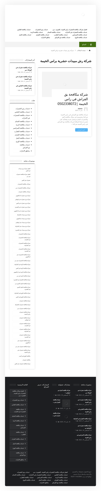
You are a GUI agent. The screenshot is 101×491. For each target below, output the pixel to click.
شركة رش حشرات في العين (23, 203)
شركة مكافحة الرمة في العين (23, 268)
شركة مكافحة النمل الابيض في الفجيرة (23, 288)
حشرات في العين (26, 180)
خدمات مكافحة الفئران (22, 135)
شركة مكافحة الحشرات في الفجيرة (24, 250)
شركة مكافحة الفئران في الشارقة (82, 419)
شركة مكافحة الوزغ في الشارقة (22, 293)
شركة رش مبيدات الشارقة (23, 215)
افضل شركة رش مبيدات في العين (24, 170)
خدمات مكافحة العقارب (22, 131)
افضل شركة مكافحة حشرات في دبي (23, 175)
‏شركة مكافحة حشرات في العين (22, 364)
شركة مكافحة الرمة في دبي (23, 276)
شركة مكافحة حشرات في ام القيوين (23, 341)
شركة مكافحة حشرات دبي (23, 308)
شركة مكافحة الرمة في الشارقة (22, 264)
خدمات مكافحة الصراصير (21, 128)
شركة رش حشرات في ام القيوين (22, 211)
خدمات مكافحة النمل (23, 138)
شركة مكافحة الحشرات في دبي (22, 260)
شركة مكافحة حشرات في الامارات (24, 324)
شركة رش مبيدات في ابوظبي (23, 222)
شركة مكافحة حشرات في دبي (22, 346)
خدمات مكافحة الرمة (23, 125)
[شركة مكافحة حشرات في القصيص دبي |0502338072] (66, 417)
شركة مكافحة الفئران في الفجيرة (22, 280)
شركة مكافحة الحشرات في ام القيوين (23, 256)
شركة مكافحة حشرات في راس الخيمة (23, 351)
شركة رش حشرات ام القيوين (23, 195)
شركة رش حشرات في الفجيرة (22, 207)
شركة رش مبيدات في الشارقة (22, 226)
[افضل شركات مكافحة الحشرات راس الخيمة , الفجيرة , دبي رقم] (83, 14)
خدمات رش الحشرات (23, 108)
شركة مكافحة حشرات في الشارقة (24, 330)
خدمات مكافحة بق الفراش (25, 146)
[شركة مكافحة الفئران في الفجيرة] (66, 403)
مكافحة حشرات (26, 360)
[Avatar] (86, 109)
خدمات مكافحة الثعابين (22, 112)
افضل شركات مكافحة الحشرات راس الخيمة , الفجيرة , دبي (19, 393)
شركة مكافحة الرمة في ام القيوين (22, 272)
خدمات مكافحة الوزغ (23, 141)
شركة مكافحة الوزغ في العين (23, 297)
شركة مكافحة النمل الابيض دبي (22, 283)
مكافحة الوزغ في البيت (24, 356)
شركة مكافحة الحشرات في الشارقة (24, 244)
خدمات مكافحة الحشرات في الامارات (21, 116)
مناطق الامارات (25, 151)
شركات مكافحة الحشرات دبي (23, 188)
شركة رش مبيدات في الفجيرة (22, 230)
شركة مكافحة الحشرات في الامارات (24, 238)
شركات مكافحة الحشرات (24, 184)
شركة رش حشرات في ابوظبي (22, 199)
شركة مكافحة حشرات (24, 301)
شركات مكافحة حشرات (24, 192)
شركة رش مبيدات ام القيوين (23, 218)
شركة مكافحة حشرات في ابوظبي (24, 319)
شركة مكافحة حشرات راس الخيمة (24, 313)
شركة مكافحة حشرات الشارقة (22, 304)
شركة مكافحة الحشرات (24, 234)
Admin (80, 109)
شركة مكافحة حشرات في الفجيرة (24, 336)
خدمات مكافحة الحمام (22, 121)
